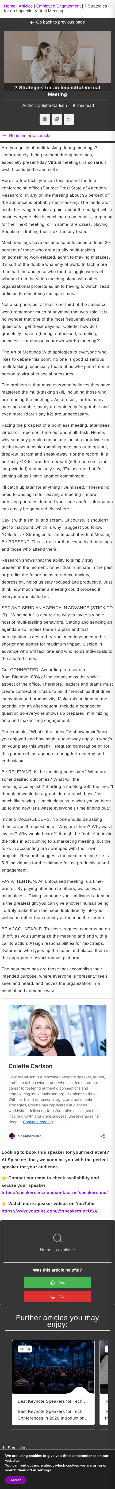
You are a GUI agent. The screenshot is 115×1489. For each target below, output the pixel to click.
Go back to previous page (60, 22)
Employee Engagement (58, 6)
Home (10, 6)
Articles (26, 6)
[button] (45, 120)
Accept (15, 1480)
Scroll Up (16, 1448)
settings (44, 1470)
